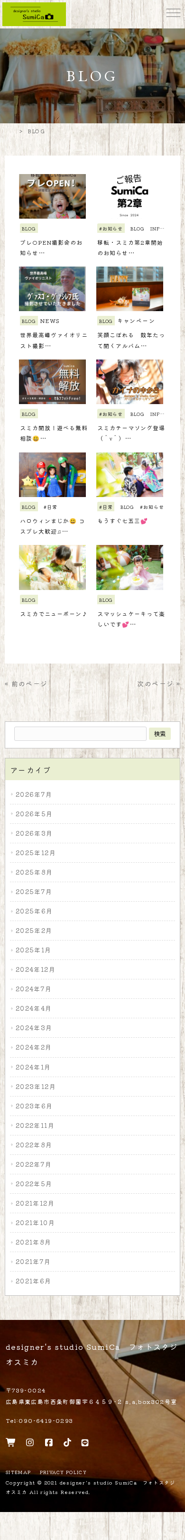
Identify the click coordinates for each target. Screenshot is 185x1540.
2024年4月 (34, 1008)
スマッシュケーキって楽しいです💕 (131, 618)
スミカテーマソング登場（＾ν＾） (131, 433)
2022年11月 (35, 1125)
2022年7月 (34, 1164)
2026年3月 (34, 833)
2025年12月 (36, 852)
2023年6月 (34, 1105)
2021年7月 (33, 1261)
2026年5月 (34, 813)
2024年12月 (36, 969)
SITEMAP (18, 1472)
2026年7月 (34, 794)
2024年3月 (34, 1027)
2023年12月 (36, 1086)
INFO (156, 228)
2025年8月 (34, 871)
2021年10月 (35, 1222)
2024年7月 (34, 988)
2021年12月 (35, 1203)
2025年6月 (34, 910)
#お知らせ (111, 228)
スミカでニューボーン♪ (54, 613)
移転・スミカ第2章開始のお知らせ (130, 247)
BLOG (29, 228)
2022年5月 (34, 1183)
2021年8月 (34, 1241)
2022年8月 (34, 1144)
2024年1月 (33, 1066)
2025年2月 (34, 930)
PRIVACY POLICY (63, 1472)
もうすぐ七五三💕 (122, 520)
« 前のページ (26, 683)
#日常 (50, 506)
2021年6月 (34, 1280)
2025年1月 (34, 949)
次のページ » (158, 683)
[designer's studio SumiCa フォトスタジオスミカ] (34, 13)
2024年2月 (34, 1046)
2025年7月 (34, 891)
